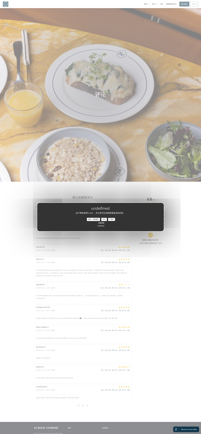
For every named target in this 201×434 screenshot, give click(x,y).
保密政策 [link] (101, 223)
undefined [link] (100, 226)
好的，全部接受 (93, 219)
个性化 (111, 219)
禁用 (104, 219)
